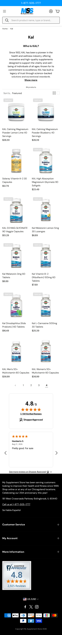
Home (4, 28)
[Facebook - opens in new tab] (25, 607)
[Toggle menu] (4, 11)
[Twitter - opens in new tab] (31, 607)
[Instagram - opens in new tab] (36, 607)
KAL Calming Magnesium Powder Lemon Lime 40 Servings (15, 133)
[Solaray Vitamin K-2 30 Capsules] (16, 161)
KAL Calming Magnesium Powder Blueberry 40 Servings (45, 133)
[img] (31, 409)
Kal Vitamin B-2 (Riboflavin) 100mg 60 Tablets (43, 277)
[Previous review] (5, 453)
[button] (31, 20)
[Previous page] (15, 385)
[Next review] (56, 453)
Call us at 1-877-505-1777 (16, 504)
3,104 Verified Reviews (31, 414)
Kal (11, 28)
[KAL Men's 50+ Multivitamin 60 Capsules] (16, 351)
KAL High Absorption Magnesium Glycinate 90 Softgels (45, 182)
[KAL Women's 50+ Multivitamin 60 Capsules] (46, 351)
